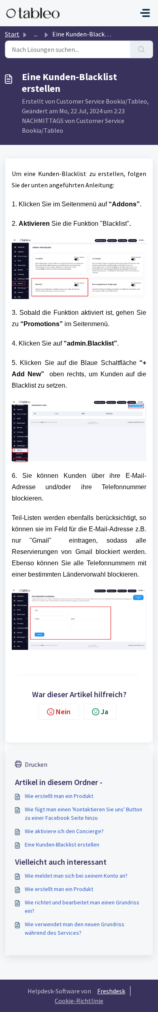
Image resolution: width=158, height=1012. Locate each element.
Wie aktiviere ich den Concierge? (64, 831)
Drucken (36, 764)
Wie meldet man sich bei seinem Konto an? (76, 875)
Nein (63, 711)
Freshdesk (111, 991)
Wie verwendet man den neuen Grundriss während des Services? (74, 928)
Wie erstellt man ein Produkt (59, 796)
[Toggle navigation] (145, 13)
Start (12, 34)
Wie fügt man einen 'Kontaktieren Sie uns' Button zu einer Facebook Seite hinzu (83, 813)
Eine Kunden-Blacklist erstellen (62, 844)
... (36, 34)
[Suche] (141, 49)
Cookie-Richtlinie (79, 1001)
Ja (104, 711)
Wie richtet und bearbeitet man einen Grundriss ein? (82, 906)
